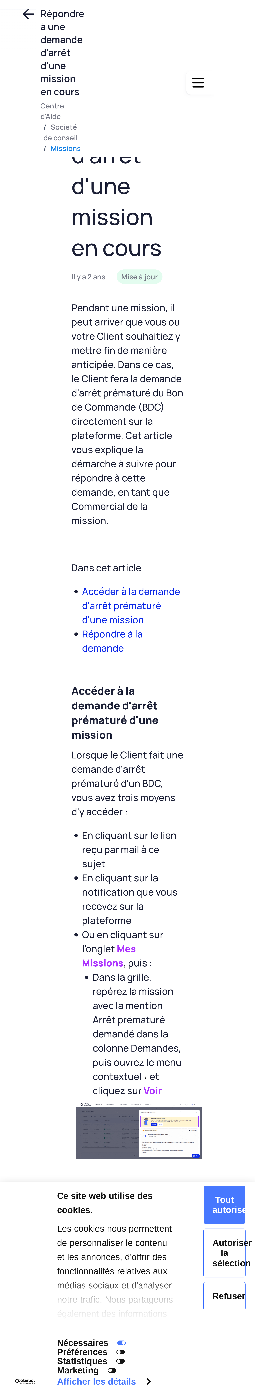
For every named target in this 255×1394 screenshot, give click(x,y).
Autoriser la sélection (229, 1253)
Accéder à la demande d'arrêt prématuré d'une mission (131, 605)
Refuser (228, 1296)
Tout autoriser (229, 1205)
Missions (66, 148)
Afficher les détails (96, 1381)
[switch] (120, 1352)
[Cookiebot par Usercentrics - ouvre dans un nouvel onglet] (25, 1381)
